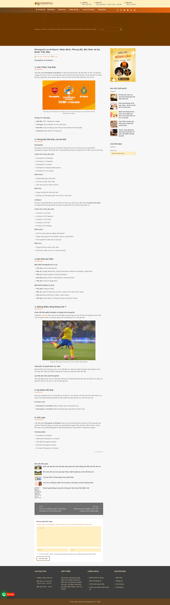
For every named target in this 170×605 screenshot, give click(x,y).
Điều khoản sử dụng (96, 577)
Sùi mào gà (120, 584)
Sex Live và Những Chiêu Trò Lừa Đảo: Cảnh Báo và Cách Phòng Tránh (68, 482)
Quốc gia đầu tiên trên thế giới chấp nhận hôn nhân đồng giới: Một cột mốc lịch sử (72, 466)
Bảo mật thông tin (95, 581)
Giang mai (119, 581)
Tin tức (44, 29)
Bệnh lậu (119, 577)
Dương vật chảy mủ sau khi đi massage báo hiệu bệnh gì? (127, 97)
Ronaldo (44, 315)
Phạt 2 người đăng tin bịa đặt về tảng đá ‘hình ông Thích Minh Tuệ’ (66, 488)
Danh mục (113, 150)
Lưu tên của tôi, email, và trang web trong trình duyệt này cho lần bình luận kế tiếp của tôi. (67, 554)
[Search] (121, 29)
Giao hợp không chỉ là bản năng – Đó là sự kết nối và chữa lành (127, 105)
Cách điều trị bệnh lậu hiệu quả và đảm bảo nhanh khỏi (126, 123)
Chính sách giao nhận (96, 584)
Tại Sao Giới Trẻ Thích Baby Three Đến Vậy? (58, 477)
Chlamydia (119, 587)
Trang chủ (38, 29)
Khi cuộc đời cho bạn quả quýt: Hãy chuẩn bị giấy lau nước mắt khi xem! (68, 472)
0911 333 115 (86, 4)
